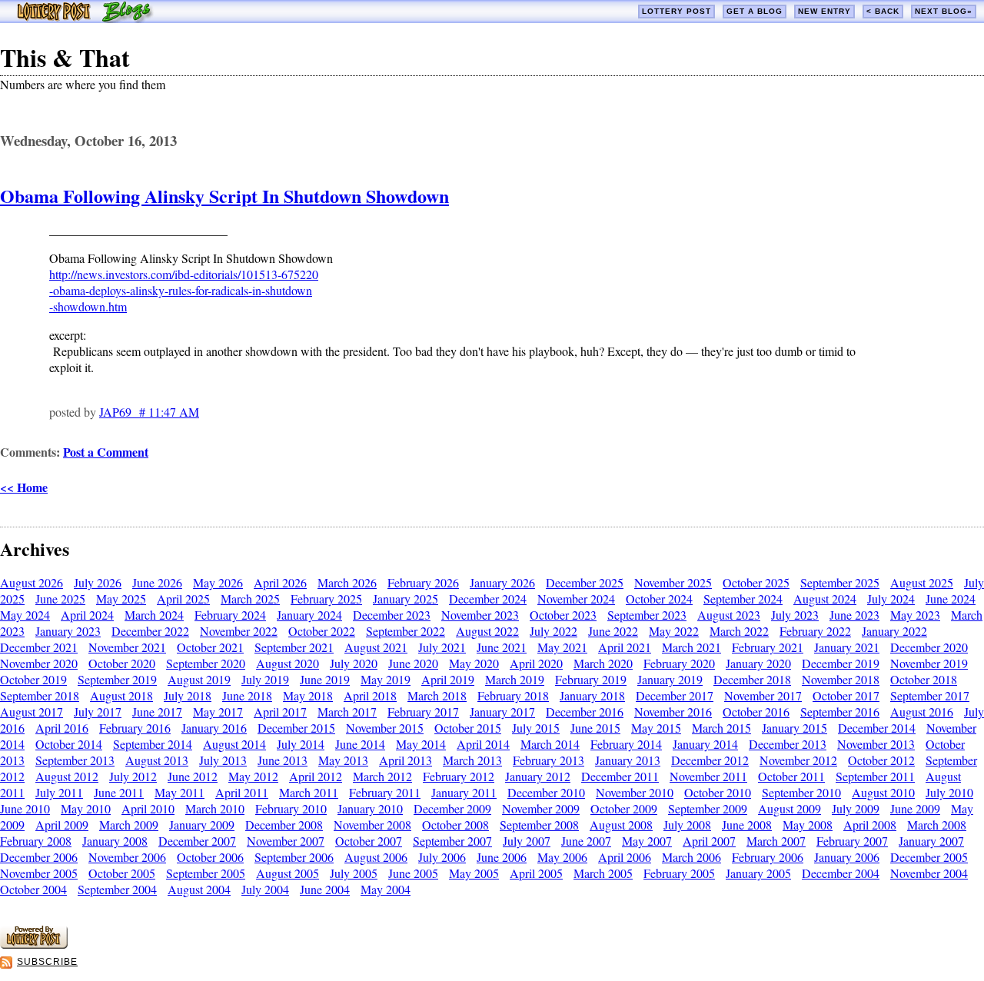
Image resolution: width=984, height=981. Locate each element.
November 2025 (673, 582)
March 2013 (472, 760)
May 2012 (253, 776)
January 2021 (846, 647)
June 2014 (360, 744)
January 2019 (670, 679)
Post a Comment (105, 452)
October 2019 (33, 679)
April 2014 (483, 744)
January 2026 (502, 582)
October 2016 (756, 711)
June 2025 (60, 598)
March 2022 (739, 631)
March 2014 (550, 744)
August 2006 (375, 857)
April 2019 (447, 679)
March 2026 (347, 582)
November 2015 (385, 728)
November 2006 (127, 857)
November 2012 (798, 760)
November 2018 (840, 679)
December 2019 (840, 663)
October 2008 (455, 824)
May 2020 (474, 663)
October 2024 (659, 598)
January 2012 (537, 776)
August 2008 (621, 824)
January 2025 (405, 598)
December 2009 (452, 808)
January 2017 (502, 711)
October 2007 (368, 841)
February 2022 (815, 631)
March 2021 (691, 647)
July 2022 (553, 631)
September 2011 (875, 776)
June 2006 (502, 857)
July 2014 (300, 744)
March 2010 (214, 808)
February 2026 (423, 582)
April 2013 (405, 760)
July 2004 (265, 889)
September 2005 (205, 873)
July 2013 (223, 760)
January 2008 (115, 841)
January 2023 (68, 631)
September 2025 (839, 582)
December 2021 (39, 647)
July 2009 (855, 808)
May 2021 (562, 647)
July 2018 (187, 695)
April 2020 (536, 663)
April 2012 (315, 776)
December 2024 (488, 598)
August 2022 (487, 631)
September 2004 (117, 889)
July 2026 (97, 582)
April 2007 (709, 841)
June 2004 (325, 889)
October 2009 (623, 808)
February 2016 (135, 728)
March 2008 (936, 824)
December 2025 (584, 582)
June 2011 (119, 792)
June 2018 (247, 695)
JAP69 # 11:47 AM (149, 412)
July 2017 (97, 711)
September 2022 (405, 631)
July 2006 (442, 857)
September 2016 (839, 711)
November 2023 (480, 615)
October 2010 (717, 792)
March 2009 (128, 824)
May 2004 (386, 889)
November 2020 (39, 663)
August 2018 (121, 695)
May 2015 (656, 728)
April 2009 (61, 824)
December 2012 (710, 760)
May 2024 (25, 615)
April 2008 (869, 824)
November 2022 (239, 631)
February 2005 (679, 873)
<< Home (24, 487)
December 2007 (197, 841)
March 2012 (382, 776)
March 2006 (691, 857)
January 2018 (592, 695)
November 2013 (876, 744)
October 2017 (846, 695)
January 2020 (758, 663)
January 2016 (214, 728)
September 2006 (294, 857)
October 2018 (923, 679)
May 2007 (647, 841)
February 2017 (423, 711)
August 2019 (199, 679)
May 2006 (562, 857)
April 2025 (183, 598)
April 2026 (280, 582)
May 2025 (121, 598)
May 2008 (808, 824)
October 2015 (467, 728)
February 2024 (230, 615)
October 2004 (33, 889)
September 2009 (707, 808)
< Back (882, 11)
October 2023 (563, 615)
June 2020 (413, 663)
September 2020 (205, 663)
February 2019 (591, 679)
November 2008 (372, 824)
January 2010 (370, 808)
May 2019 (386, 679)
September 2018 (39, 695)
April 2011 (241, 792)
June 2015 (595, 728)
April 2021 (624, 647)
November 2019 (929, 663)
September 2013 (75, 760)
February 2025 (326, 598)
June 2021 (502, 647)
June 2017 (157, 711)
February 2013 (548, 760)
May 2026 (218, 582)
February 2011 (385, 792)
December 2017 (674, 695)
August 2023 (728, 615)
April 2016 (61, 728)
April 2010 (148, 808)
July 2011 (59, 792)
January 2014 (705, 744)
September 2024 (743, 598)
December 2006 (39, 857)
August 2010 (883, 792)
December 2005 (929, 857)
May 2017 (218, 711)
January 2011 (464, 792)
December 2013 (787, 744)
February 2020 (679, 663)
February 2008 (35, 841)
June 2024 (951, 598)
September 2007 (452, 841)
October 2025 (756, 582)
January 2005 (758, 873)
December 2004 (840, 873)
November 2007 (285, 841)
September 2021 (294, 647)
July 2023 (795, 615)
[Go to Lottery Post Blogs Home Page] (85, 18)
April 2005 (536, 873)
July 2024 (891, 598)
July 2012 (133, 776)
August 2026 (31, 582)
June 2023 (854, 615)
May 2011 (179, 792)
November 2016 (673, 711)
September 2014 (152, 744)
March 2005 (603, 873)
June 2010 (25, 808)
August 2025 (921, 582)
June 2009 (915, 808)
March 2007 (776, 841)
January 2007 (931, 841)
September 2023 (646, 615)
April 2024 (87, 615)
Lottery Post (676, 11)
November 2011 (708, 776)
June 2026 (157, 582)
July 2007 (526, 841)
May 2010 (86, 808)
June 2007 (586, 841)
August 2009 (789, 808)
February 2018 (513, 695)
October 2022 (321, 631)
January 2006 (846, 857)
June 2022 (613, 631)
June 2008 (747, 824)
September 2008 (539, 824)
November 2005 (39, 873)
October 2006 (210, 857)
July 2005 (353, 873)
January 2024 (309, 615)
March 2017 (347, 711)
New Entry (824, 11)
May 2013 (343, 760)
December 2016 (584, 711)
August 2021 (375, 647)
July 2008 (687, 824)
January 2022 (894, 631)
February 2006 (767, 857)
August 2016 (921, 711)
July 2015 (536, 728)
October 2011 (791, 776)
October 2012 (881, 760)
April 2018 (370, 695)
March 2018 (437, 695)
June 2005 (413, 873)
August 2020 (287, 663)
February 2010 (291, 808)
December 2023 (391, 615)
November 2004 (929, 873)
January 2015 (794, 728)
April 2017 (280, 711)
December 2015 (296, 728)
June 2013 (283, 760)
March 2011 (308, 792)
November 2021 (127, 647)
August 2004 (199, 889)
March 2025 (250, 598)
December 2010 (546, 792)
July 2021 (442, 647)
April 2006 (624, 857)
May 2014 (421, 744)
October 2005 (121, 873)
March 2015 (721, 728)
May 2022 (674, 631)
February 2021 (767, 647)
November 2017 (763, 695)
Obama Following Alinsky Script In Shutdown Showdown (224, 195)
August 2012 (66, 776)
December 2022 (150, 631)
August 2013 (156, 760)
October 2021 (210, 647)
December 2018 (752, 679)
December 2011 (620, 776)
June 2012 (193, 776)
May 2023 (915, 615)
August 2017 (31, 711)
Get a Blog (754, 11)
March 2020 (603, 663)
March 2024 (154, 615)
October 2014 (68, 744)
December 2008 (284, 824)
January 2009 (201, 824)
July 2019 (265, 679)
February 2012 (458, 776)
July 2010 (949, 792)
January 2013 (627, 760)
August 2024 (824, 598)
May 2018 (308, 695)
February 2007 (852, 841)
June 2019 (325, 679)
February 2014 (626, 744)
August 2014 (234, 744)
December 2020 (929, 647)
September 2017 (929, 695)
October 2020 (121, 663)
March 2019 (514, 679)
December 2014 (877, 728)
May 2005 (474, 873)
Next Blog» (943, 11)
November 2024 (576, 598)
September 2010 (801, 792)
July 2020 (353, 663)
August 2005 (287, 873)
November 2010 (634, 792)
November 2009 (541, 808)
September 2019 (117, 679)
